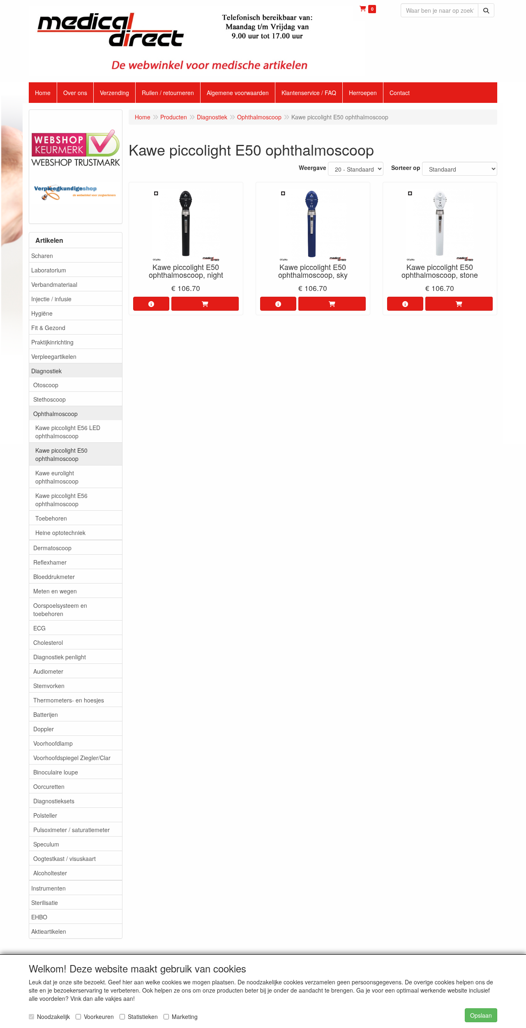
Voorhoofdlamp (53, 743)
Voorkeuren (99, 1016)
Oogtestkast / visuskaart (64, 858)
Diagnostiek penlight (59, 657)
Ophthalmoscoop (55, 413)
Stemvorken (49, 685)
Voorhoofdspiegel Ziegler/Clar (72, 758)
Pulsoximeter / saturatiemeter (71, 830)
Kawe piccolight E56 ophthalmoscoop (61, 499)
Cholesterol (48, 642)
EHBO (39, 917)
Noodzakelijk (53, 1016)
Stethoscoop (49, 399)
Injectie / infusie (51, 299)
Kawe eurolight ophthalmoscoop (56, 477)
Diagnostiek (46, 371)
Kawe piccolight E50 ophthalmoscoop (61, 454)
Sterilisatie (44, 902)
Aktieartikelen (48, 931)
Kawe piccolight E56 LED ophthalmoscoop (67, 431)
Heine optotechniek (60, 532)
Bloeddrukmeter (54, 576)
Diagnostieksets (53, 801)
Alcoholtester (50, 873)
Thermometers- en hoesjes (68, 700)
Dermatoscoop (52, 548)
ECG (39, 628)
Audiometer (48, 671)
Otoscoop (45, 385)
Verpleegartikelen (53, 356)
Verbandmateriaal (54, 284)
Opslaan (481, 1015)
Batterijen (45, 714)
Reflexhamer (50, 562)
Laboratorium (48, 270)
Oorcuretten (49, 786)
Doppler (43, 729)
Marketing (185, 1016)
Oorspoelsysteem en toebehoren (60, 609)
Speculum (46, 844)
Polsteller (45, 815)
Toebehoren (51, 518)
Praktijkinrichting (52, 342)
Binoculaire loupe (55, 772)
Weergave (312, 167)
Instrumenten (48, 888)
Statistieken (143, 1016)
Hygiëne (42, 313)
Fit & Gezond (48, 327)
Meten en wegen (55, 591)
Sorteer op (405, 167)
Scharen (42, 255)
